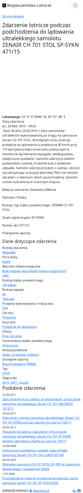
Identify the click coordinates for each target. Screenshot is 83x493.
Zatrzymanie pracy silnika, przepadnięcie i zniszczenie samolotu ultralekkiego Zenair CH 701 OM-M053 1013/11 (41, 404)
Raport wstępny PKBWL (19, 364)
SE (4, 294)
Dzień (6, 262)
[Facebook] (79, 491)
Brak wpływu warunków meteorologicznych (34, 271)
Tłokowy (8, 299)
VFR (5, 308)
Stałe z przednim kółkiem (20, 355)
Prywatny (9, 317)
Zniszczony (10, 345)
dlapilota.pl (40, 491)
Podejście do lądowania (19, 327)
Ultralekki (9, 285)
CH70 (6, 373)
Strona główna (13, 16)
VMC (5, 276)
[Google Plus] (75, 491)
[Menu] (75, 5)
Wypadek (9, 252)
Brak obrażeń (12, 336)
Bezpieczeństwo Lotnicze (28, 5)
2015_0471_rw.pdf (15, 382)
